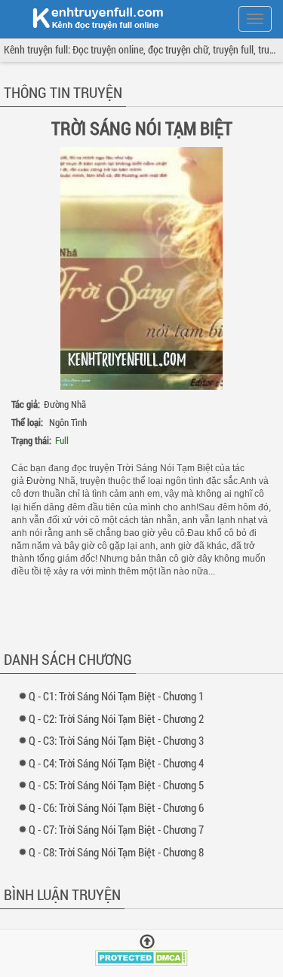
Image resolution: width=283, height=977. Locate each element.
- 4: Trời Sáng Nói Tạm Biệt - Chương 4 (119, 762)
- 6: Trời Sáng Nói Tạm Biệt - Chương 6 (119, 807)
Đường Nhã (65, 404)
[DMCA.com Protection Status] (141, 956)
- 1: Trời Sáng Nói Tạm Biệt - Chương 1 (119, 695)
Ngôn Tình (68, 422)
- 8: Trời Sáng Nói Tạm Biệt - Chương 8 (119, 851)
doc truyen (89, 17)
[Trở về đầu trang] (147, 942)
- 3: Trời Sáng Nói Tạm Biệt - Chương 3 (119, 740)
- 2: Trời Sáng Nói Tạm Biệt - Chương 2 (119, 718)
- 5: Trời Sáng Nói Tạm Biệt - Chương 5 (119, 784)
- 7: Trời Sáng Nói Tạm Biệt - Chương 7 (119, 829)
